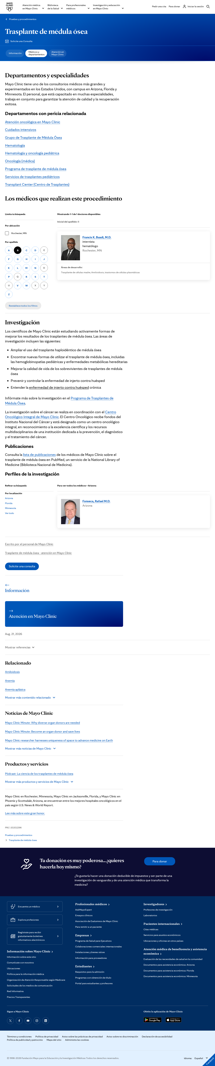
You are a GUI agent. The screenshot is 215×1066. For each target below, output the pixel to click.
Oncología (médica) (20, 161)
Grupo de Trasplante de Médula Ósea (33, 137)
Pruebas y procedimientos (22, 19)
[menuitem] (15, 53)
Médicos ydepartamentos (36, 53)
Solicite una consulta (22, 566)
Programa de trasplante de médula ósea (35, 168)
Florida (8, 503)
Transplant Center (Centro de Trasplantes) (37, 184)
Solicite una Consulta (21, 41)
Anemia (10, 680)
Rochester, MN (19, 233)
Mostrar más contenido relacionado (28, 697)
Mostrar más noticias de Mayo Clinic (28, 748)
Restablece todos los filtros (23, 305)
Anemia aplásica (15, 689)
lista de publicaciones (39, 454)
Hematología (15, 145)
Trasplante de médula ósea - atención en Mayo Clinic (38, 553)
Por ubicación (12, 225)
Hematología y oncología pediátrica (32, 153)
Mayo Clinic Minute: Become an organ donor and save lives (42, 731)
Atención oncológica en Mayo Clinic (32, 122)
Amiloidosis (12, 672)
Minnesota (10, 508)
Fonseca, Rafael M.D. (96, 501)
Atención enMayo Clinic (57, 53)
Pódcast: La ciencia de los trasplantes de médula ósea (39, 774)
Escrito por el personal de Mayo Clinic (29, 544)
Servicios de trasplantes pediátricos (32, 176)
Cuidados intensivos (20, 129)
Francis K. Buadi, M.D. (96, 237)
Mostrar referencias (17, 647)
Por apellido (11, 241)
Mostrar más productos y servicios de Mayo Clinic (37, 782)
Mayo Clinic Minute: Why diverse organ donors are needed (42, 723)
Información (15, 53)
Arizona (9, 498)
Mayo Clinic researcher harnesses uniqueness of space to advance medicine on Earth (59, 740)
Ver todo (9, 513)
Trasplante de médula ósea (46, 31)
